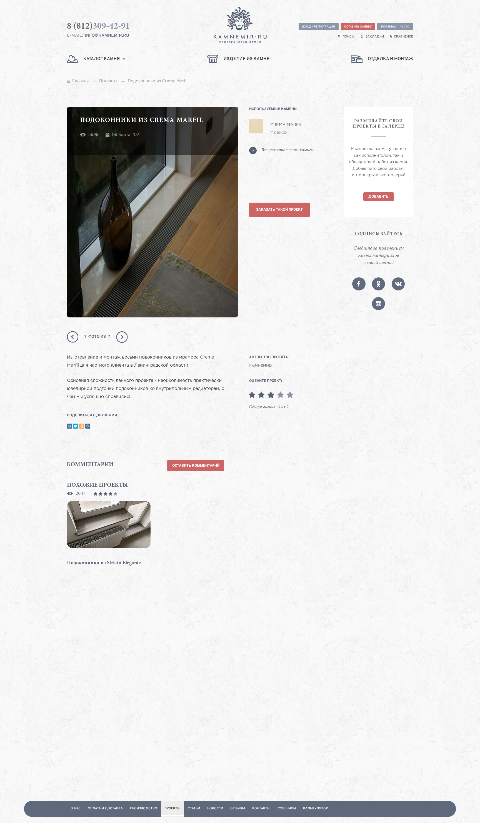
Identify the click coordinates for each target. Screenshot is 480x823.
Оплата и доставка (105, 809)
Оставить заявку (358, 27)
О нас (76, 809)
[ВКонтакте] (69, 426)
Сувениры (287, 809)
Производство (143, 809)
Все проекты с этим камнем (287, 150)
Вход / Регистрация (318, 27)
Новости (215, 809)
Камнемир (260, 365)
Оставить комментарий (195, 465)
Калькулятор (315, 809)
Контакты (261, 809)
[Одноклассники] (81, 426)
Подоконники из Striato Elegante (104, 563)
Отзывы (237, 809)
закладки (375, 37)
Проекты (172, 809)
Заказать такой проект (279, 209)
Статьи (194, 809)
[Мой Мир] (87, 426)
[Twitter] (75, 426)
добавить (378, 196)
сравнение (403, 37)
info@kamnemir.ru (107, 35)
